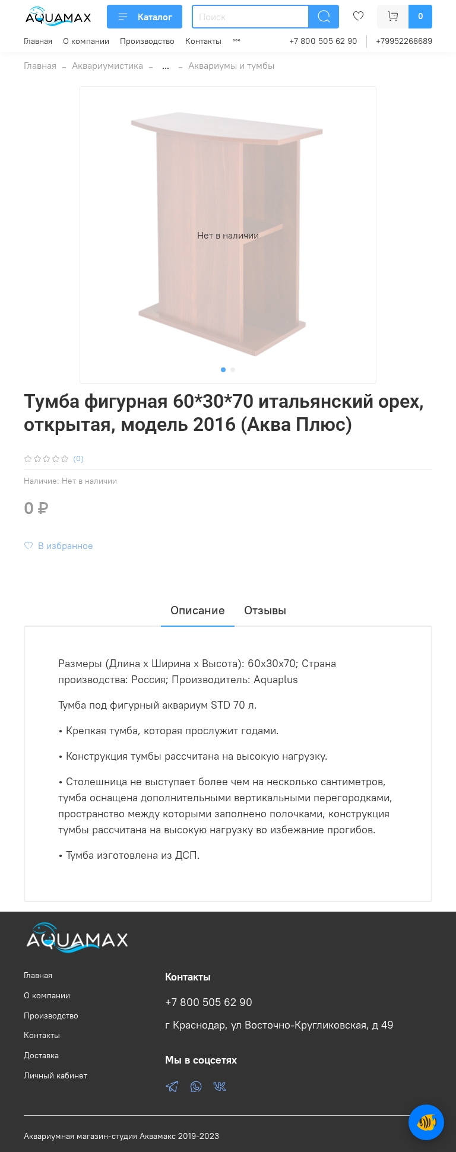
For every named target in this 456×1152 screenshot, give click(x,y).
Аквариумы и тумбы (231, 65)
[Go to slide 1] (223, 369)
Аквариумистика (107, 65)
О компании (86, 41)
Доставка (41, 1055)
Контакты (203, 41)
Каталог (155, 17)
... (165, 65)
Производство (147, 41)
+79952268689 (404, 41)
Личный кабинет (55, 1075)
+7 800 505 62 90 (323, 41)
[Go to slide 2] (232, 369)
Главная (38, 41)
